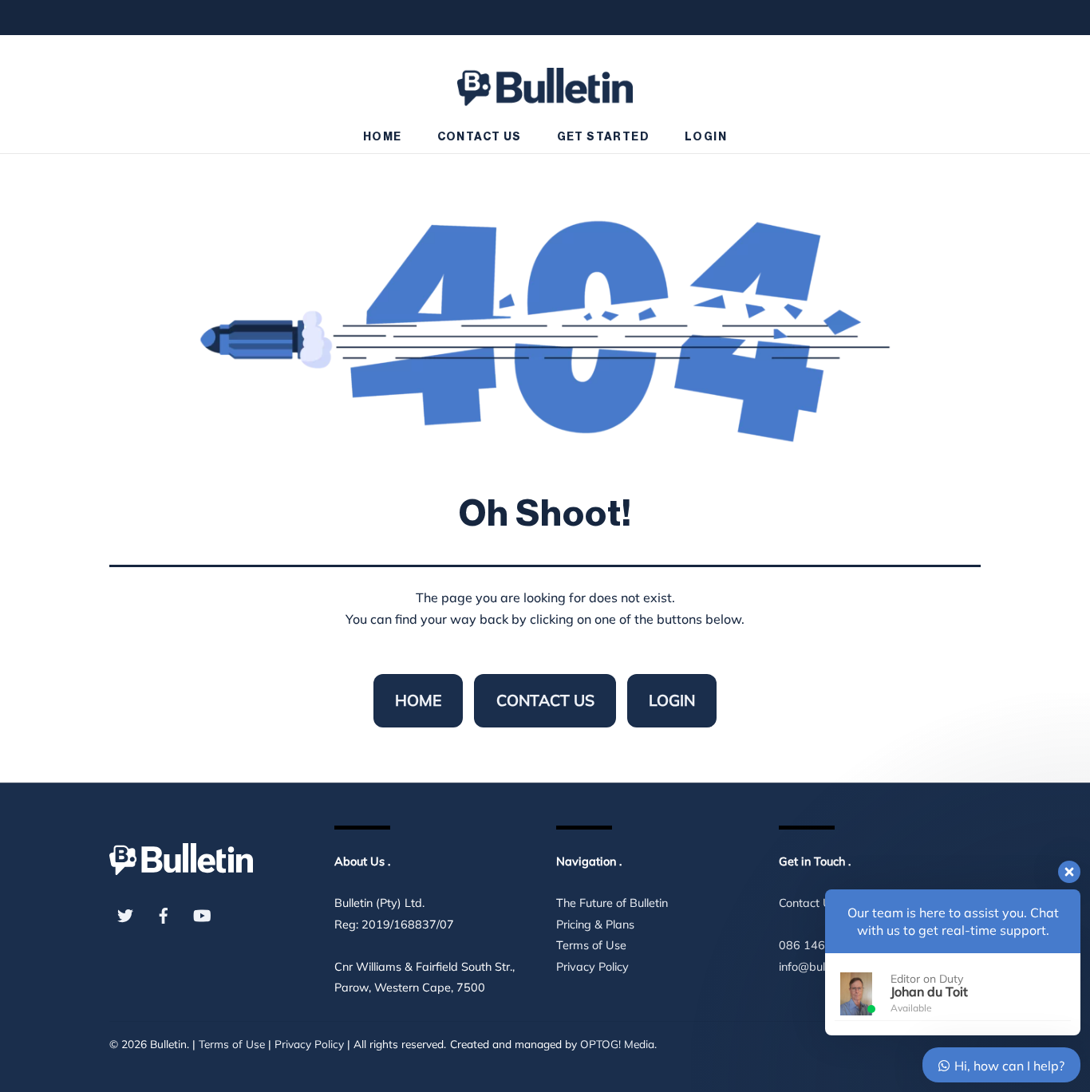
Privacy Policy (592, 967)
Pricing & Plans (595, 924)
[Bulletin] (545, 79)
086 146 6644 (818, 945)
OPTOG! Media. (618, 1044)
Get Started (603, 137)
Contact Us (479, 137)
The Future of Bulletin (612, 903)
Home (382, 137)
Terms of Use (591, 945)
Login (706, 137)
